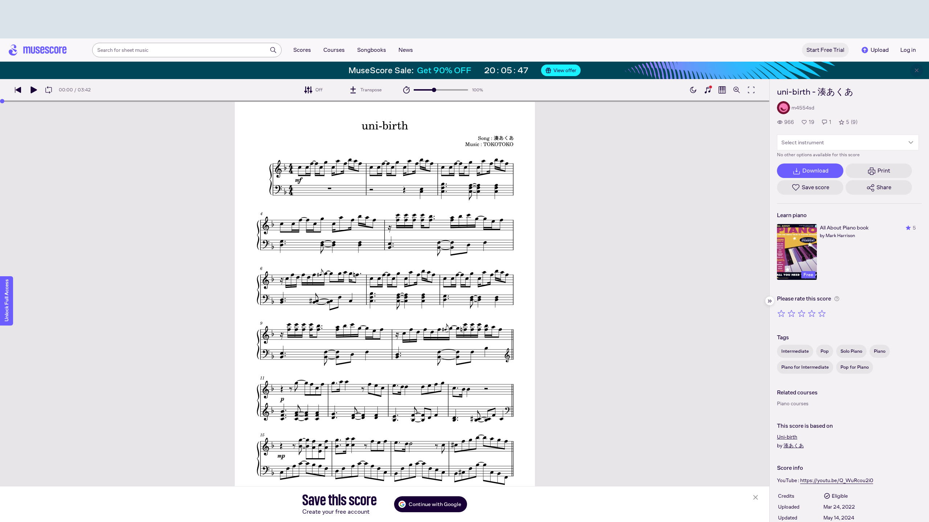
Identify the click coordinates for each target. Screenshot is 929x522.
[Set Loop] (48, 90)
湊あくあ (793, 445)
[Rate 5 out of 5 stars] (822, 313)
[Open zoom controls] (736, 90)
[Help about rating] (836, 298)
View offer (564, 70)
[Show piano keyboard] (707, 90)
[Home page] (38, 50)
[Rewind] (18, 90)
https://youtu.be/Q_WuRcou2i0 (836, 480)
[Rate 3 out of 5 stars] (801, 313)
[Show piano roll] (722, 90)
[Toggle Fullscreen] (751, 90)
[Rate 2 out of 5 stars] (791, 313)
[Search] (273, 50)
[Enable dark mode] (693, 90)
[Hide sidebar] (769, 301)
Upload (880, 50)
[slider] (434, 90)
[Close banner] (916, 70)
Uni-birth (787, 437)
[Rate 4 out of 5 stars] (811, 313)
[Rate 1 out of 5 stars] (781, 313)
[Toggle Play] (33, 90)
